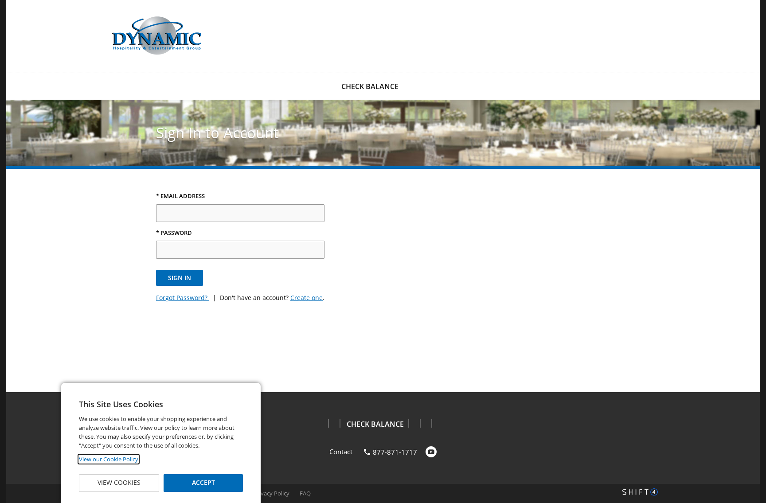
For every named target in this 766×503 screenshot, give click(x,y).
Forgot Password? (182, 297)
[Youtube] (431, 451)
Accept (203, 483)
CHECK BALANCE (370, 86)
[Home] (157, 35)
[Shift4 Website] (640, 491)
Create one (306, 297)
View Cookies (119, 483)
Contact (340, 452)
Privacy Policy (271, 493)
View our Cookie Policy (108, 459)
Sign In (179, 277)
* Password (174, 233)
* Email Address (180, 196)
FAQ (305, 493)
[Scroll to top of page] (749, 370)
